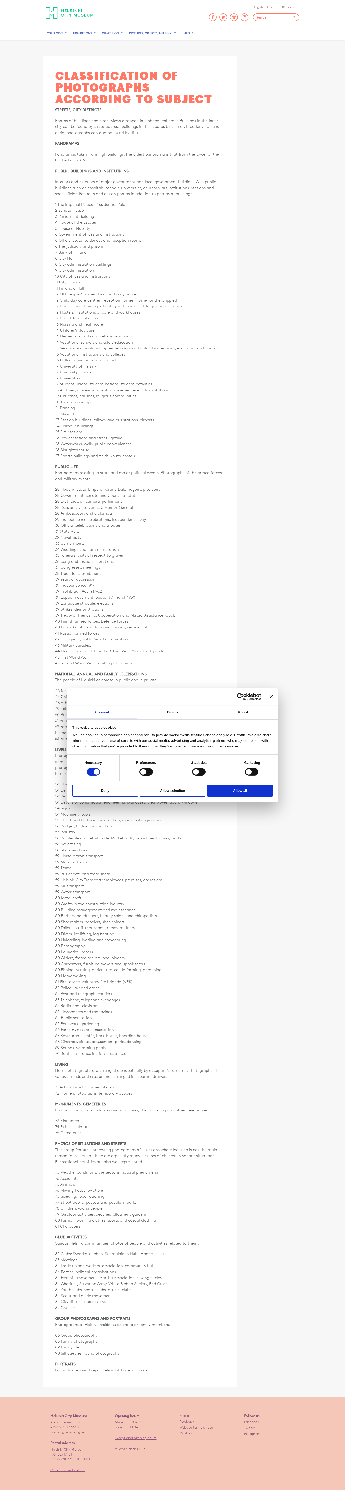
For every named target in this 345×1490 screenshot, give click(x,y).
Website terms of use (196, 1427)
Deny (105, 791)
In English (257, 7)
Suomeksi (272, 7)
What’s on (110, 33)
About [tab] (243, 712)
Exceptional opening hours (136, 1438)
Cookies (186, 1433)
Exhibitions (82, 33)
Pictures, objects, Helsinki (150, 33)
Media (184, 1415)
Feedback (187, 1421)
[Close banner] (271, 696)
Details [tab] (172, 712)
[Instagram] (244, 17)
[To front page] (69, 13)
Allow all (240, 791)
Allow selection (172, 791)
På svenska (289, 7)
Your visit (55, 33)
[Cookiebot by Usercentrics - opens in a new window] (240, 696)
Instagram (252, 1434)
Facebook (251, 1422)
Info (186, 33)
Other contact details (67, 1470)
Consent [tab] (102, 712)
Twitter (249, 1428)
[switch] (146, 772)
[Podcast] (234, 17)
